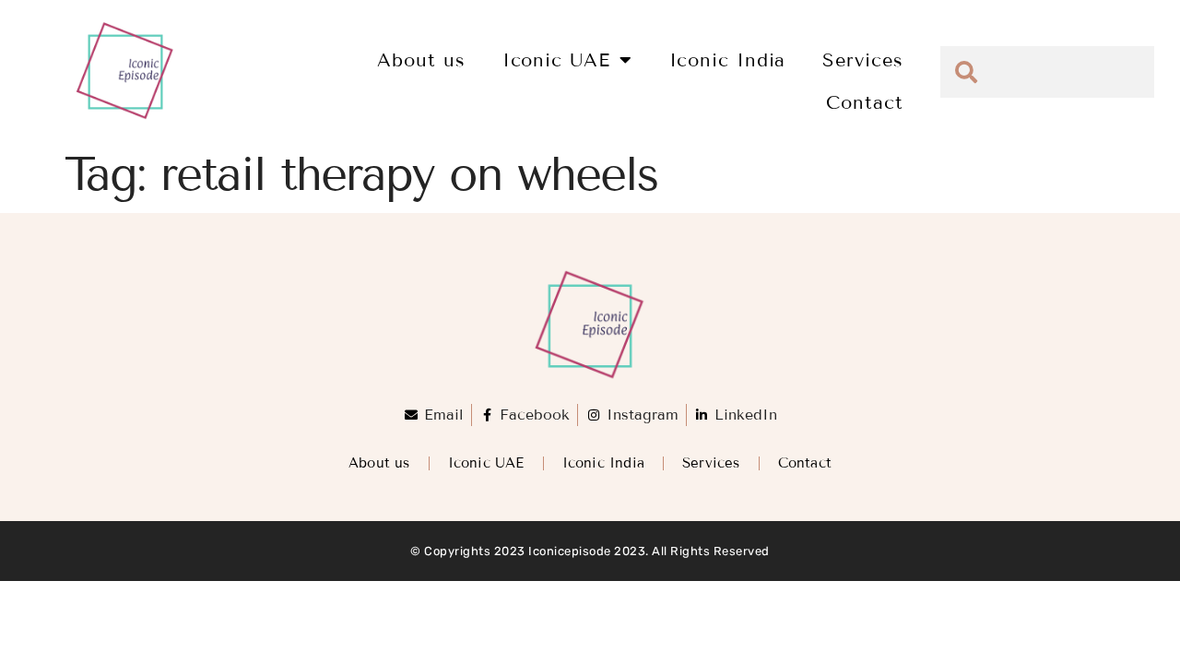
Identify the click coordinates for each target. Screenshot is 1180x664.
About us (421, 60)
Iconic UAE (556, 60)
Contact (864, 102)
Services (862, 60)
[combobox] (1047, 72)
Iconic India (727, 60)
